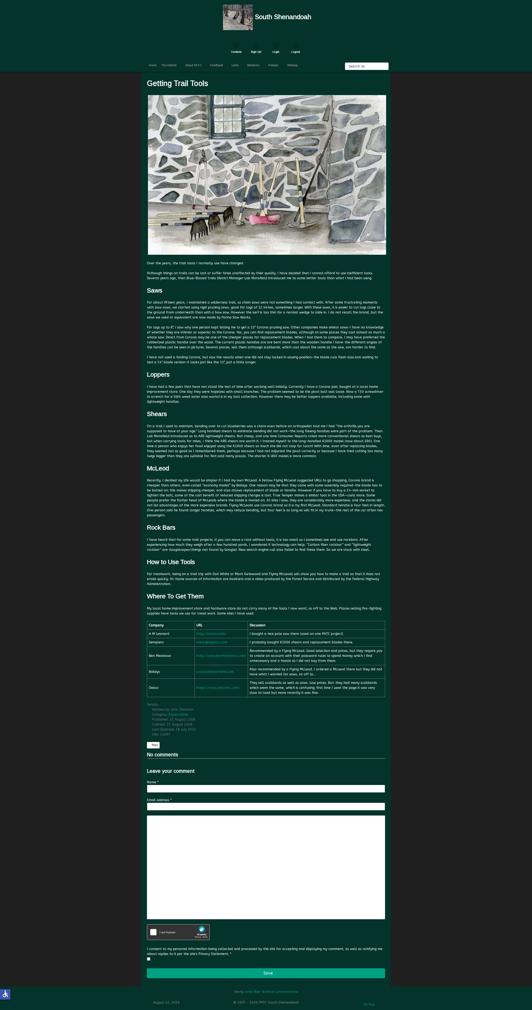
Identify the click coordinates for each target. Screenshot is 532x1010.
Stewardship (178, 714)
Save (267, 973)
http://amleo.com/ (211, 634)
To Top (368, 1004)
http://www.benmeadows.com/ (221, 656)
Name (153, 782)
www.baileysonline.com (215, 672)
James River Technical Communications (271, 992)
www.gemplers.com (211, 642)
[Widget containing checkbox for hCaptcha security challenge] (178, 932)
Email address (159, 800)
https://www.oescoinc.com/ (218, 688)
